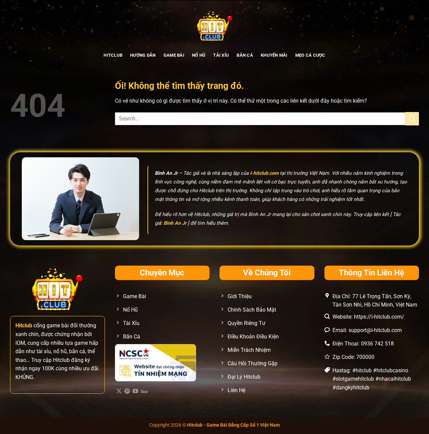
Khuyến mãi (274, 55)
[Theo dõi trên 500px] (144, 391)
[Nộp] (412, 118)
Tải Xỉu (221, 55)
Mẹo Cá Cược (310, 55)
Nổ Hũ (198, 55)
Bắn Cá (245, 55)
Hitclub (113, 55)
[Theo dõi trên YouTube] (135, 391)
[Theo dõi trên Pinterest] (127, 391)
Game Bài (174, 55)
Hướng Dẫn (143, 55)
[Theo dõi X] (119, 391)
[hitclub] (214, 25)
